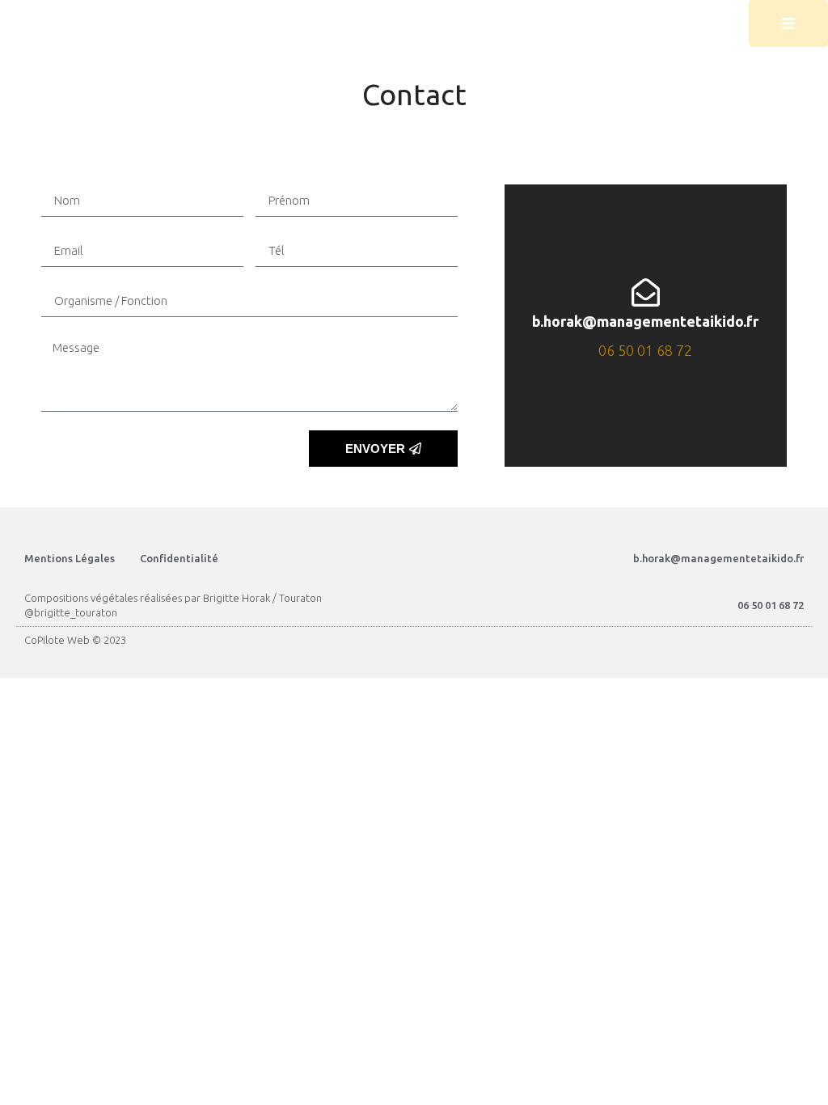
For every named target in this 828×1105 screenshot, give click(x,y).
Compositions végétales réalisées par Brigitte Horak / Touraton (173, 597)
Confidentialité (179, 558)
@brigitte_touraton (70, 612)
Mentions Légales (69, 558)
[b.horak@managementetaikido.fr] (646, 292)
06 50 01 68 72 (645, 350)
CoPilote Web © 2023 (75, 640)
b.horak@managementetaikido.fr (645, 321)
